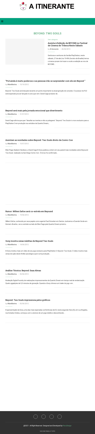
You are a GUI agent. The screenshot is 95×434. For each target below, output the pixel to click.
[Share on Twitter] (69, 68)
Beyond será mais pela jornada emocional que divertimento (33, 110)
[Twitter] (42, 14)
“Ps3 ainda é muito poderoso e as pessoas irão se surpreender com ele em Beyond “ (45, 81)
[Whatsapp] (49, 14)
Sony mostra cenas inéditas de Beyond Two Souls (29, 241)
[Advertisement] (47, 183)
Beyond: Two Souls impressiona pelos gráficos (27, 300)
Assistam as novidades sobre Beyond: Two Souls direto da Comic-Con (39, 140)
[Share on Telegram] (73, 68)
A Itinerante (54, 49)
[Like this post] (63, 68)
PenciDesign (67, 426)
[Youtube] (46, 14)
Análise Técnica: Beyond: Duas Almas (23, 270)
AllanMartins (12, 84)
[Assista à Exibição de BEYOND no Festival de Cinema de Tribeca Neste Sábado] (24, 52)
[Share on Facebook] (66, 68)
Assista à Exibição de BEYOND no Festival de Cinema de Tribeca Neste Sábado (67, 44)
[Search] (93, 21)
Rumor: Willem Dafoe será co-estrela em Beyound (29, 211)
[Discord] (53, 14)
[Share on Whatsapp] (71, 68)
